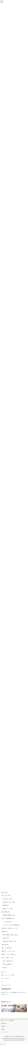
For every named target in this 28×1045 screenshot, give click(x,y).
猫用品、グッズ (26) (8, 908)
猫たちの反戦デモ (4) (8, 961)
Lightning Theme (18, 1038)
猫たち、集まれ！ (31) (7, 957)
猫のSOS (3, 1026)
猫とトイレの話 (5, 978)
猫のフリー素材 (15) (7, 948)
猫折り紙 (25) (5, 944)
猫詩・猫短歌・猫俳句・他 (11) (10, 934)
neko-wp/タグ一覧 (5, 985)
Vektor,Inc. (17, 1040)
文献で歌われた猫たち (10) (9, 941)
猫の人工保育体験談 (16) (8, 918)
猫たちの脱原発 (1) (7, 964)
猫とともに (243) (6, 895)
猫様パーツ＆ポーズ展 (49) (8, 954)
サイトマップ (4, 1032)
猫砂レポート (4, 972)
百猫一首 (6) (6, 938)
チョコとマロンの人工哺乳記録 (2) (11, 925)
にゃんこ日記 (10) (7, 921)
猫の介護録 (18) (5, 911)
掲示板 (2, 1029)
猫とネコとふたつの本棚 (7, 1020)
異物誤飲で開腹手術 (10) (9, 915)
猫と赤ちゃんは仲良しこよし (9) (10, 928)
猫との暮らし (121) (7, 898)
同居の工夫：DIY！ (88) (9, 902)
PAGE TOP (2, 1044)
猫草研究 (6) (6, 905)
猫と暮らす (4, 1023)
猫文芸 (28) (4, 931)
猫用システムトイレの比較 (7, 975)
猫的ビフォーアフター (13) (8, 951)
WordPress (10, 1038)
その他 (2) (4, 967)
